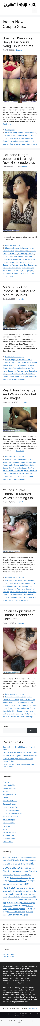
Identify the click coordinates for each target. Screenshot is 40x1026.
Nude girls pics (27, 271)
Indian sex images (21, 377)
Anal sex (6, 782)
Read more (7, 124)
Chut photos (7, 135)
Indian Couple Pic (14, 259)
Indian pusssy (14, 902)
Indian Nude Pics (9, 823)
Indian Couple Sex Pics (25, 368)
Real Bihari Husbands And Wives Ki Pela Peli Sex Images (20, 394)
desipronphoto (18, 135)
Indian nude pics (26, 897)
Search (5, 727)
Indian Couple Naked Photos (13, 138)
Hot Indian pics (8, 251)
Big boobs (6, 791)
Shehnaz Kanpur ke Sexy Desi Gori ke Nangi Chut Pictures (18, 42)
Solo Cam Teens (9, 954)
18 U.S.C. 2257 (23, 1014)
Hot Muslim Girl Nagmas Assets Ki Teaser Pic (20, 756)
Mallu (5, 829)
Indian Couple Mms (10, 256)
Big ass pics (30, 860)
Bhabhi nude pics (15, 860)
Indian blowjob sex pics (11, 810)
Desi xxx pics (30, 881)
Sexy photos (23, 273)
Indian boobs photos (22, 251)
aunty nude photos (28, 857)
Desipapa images (9, 804)
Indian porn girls (28, 268)
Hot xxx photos (30, 135)
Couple (5, 798)
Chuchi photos (10, 871)
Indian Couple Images (26, 254)
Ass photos (9, 580)
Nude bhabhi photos (16, 909)
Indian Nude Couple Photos (23, 595)
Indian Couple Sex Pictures (13, 371)
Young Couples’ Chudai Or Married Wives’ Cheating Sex (18, 494)
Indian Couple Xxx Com (18, 592)
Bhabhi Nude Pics (9, 788)
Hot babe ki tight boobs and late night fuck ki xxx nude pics (19, 158)
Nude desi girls (8, 835)
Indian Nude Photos (10, 597)
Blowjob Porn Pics (9, 794)
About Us (4, 1014)
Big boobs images (12, 248)
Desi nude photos (15, 878)
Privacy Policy (13, 1014)
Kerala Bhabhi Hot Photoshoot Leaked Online (20, 752)
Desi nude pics (10, 360)
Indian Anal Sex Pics (10, 807)
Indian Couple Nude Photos (19, 365)
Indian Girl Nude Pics (11, 817)
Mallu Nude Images (10, 832)
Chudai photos (10, 459)
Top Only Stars (8, 957)
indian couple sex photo (18, 262)
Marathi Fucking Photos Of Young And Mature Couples (19, 291)
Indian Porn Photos (13, 1021)
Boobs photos (27, 868)
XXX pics (24, 915)
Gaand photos (7, 884)
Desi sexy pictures (17, 880)
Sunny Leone (8, 842)
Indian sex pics (18, 141)
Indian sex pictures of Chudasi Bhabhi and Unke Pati (19, 615)
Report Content (34, 1014)
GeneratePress (32, 1008)
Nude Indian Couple (10, 273)
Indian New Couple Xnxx (12, 268)
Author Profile (20, 1015)
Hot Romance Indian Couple (25, 580)
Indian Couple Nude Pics (22, 586)
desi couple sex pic (27, 248)
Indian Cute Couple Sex (27, 265)
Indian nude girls (19, 894)
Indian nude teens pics (17, 899)
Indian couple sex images (14, 357)
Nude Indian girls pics (29, 144)
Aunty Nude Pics (9, 785)
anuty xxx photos (30, 133)
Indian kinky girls (9, 820)
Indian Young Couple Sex (12, 271)
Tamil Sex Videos (26, 1021)
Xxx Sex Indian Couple (17, 379)
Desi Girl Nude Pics (12, 245)
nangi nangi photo (13, 144)
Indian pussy (10, 130)
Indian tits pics (19, 906)
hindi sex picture (23, 459)
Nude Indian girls (9, 839)
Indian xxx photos (21, 476)
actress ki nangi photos (14, 133)
